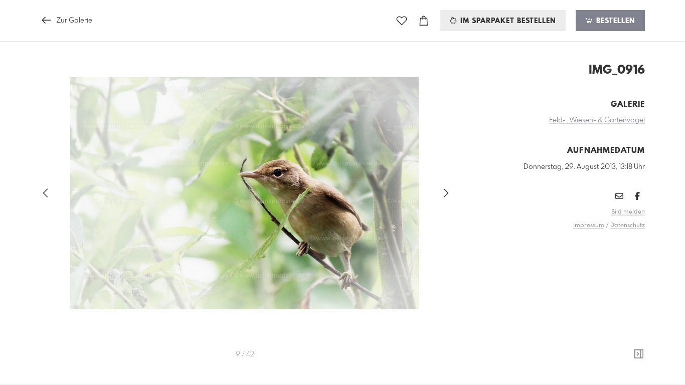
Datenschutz (627, 226)
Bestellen (614, 21)
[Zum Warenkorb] (424, 21)
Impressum (588, 226)
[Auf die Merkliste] (402, 21)
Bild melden (628, 212)
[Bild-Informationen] (639, 354)
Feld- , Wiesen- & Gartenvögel (597, 120)
